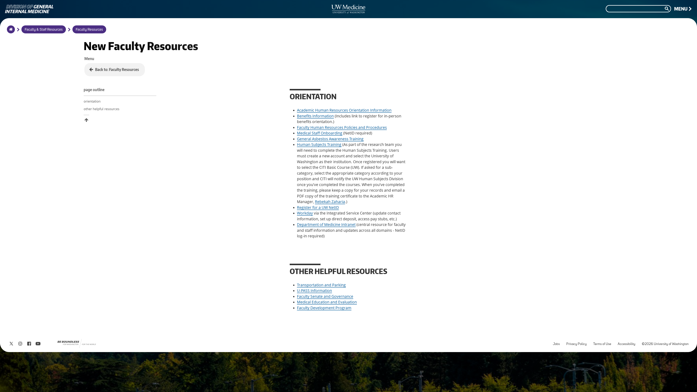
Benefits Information (315, 116)
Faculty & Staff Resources (44, 30)
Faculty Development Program (324, 307)
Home (10, 31)
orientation (92, 101)
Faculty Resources (89, 30)
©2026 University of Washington (665, 344)
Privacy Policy (578, 342)
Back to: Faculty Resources (117, 69)
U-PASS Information (314, 290)
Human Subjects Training (319, 144)
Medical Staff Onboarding (319, 133)
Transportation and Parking (321, 284)
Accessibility (628, 342)
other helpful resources (101, 109)
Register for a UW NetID (318, 207)
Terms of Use (603, 342)
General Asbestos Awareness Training (330, 138)
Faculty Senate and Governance (325, 296)
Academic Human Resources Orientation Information (344, 110)
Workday (305, 213)
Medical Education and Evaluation (327, 302)
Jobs (558, 342)
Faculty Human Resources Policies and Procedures (342, 127)
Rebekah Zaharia (330, 201)
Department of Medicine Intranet (326, 224)
